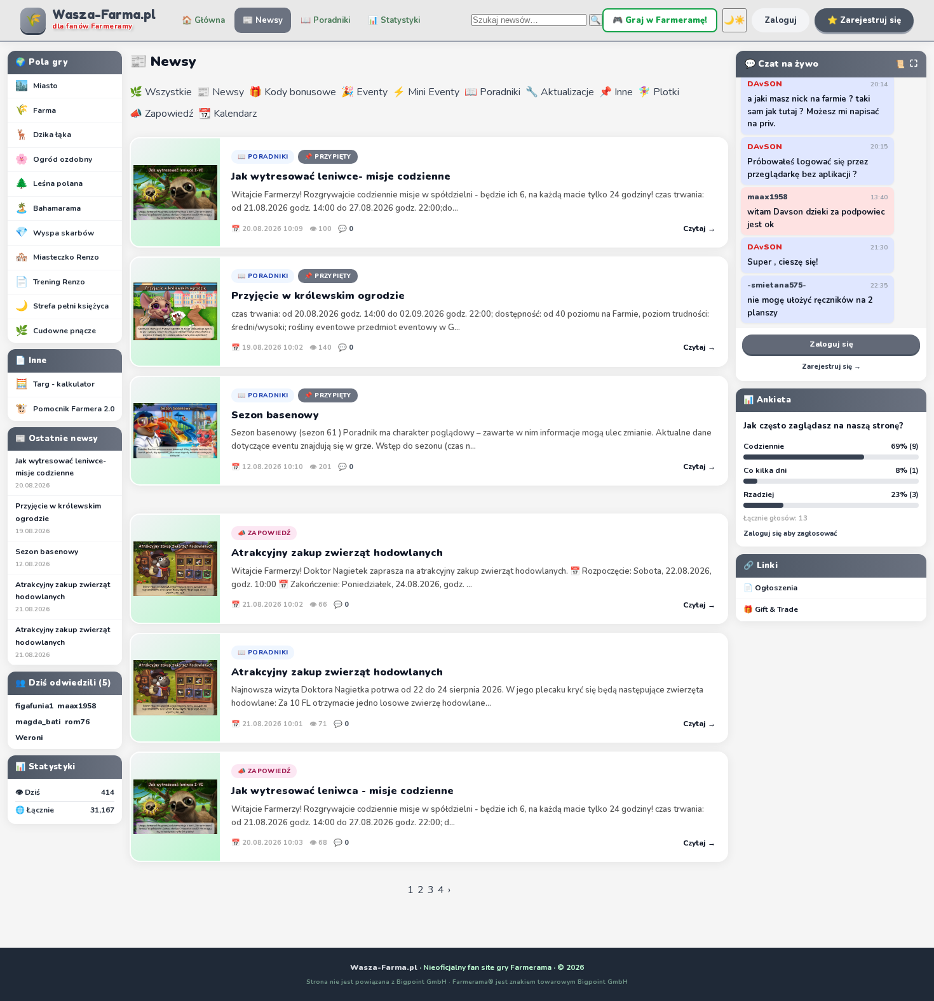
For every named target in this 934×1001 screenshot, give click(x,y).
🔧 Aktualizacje (559, 92)
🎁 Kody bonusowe (292, 92)
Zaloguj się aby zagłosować (790, 533)
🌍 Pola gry (41, 62)
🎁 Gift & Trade (770, 609)
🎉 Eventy (364, 92)
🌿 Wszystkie (161, 92)
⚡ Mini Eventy (426, 92)
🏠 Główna (203, 20)
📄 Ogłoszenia (770, 588)
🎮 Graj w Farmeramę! (660, 20)
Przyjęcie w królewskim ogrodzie (58, 518)
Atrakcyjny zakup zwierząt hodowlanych (62, 597)
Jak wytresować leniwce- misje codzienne (60, 473)
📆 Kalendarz (227, 114)
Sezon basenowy (46, 558)
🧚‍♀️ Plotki (658, 92)
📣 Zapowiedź (161, 114)
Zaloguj (780, 20)
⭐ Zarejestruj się (864, 20)
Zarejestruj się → (831, 366)
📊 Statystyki (394, 20)
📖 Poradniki (325, 20)
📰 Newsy (263, 20)
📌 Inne (616, 92)
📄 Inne (31, 360)
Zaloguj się (831, 344)
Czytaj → (699, 228)
